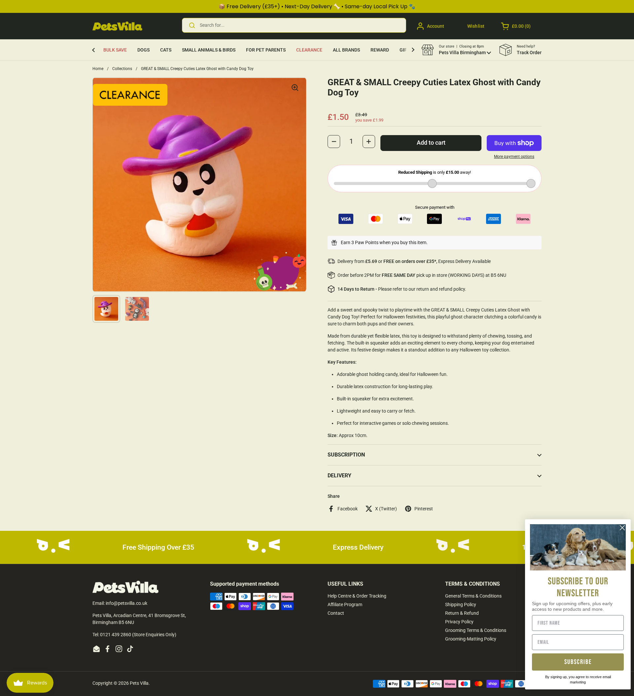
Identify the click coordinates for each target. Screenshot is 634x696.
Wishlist (475, 26)
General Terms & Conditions (473, 596)
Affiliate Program (345, 604)
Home (97, 68)
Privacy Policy (459, 621)
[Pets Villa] (117, 26)
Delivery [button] (339, 475)
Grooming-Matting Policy (470, 638)
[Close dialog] (622, 527)
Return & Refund (462, 613)
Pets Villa (139, 683)
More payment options (514, 156)
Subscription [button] (346, 455)
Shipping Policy (460, 604)
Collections (122, 68)
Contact (336, 613)
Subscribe (578, 662)
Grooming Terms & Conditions (475, 630)
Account (435, 26)
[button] (516, 26)
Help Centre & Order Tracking (357, 596)
